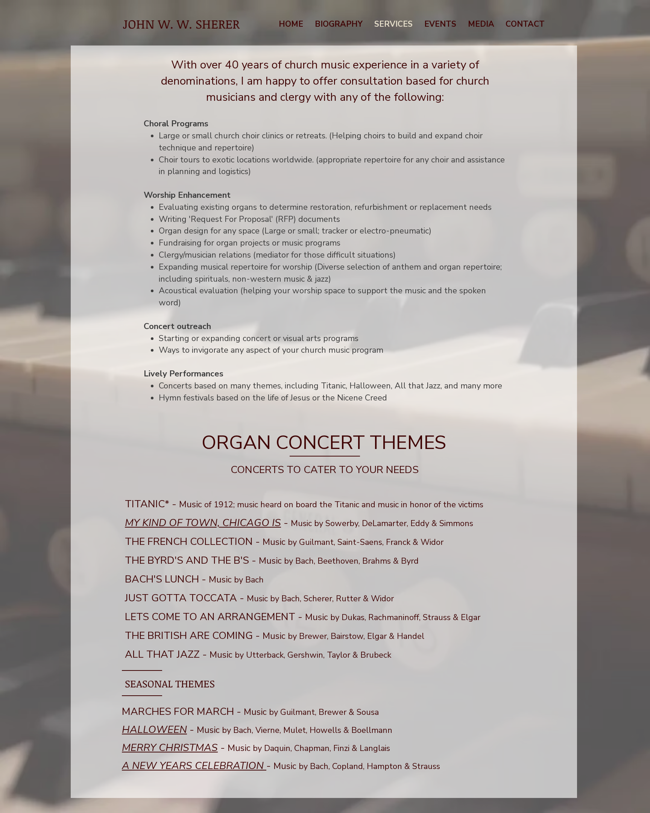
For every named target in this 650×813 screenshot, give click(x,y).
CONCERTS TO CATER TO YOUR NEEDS (325, 470)
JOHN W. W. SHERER (181, 23)
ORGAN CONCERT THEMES (324, 442)
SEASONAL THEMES (170, 683)
